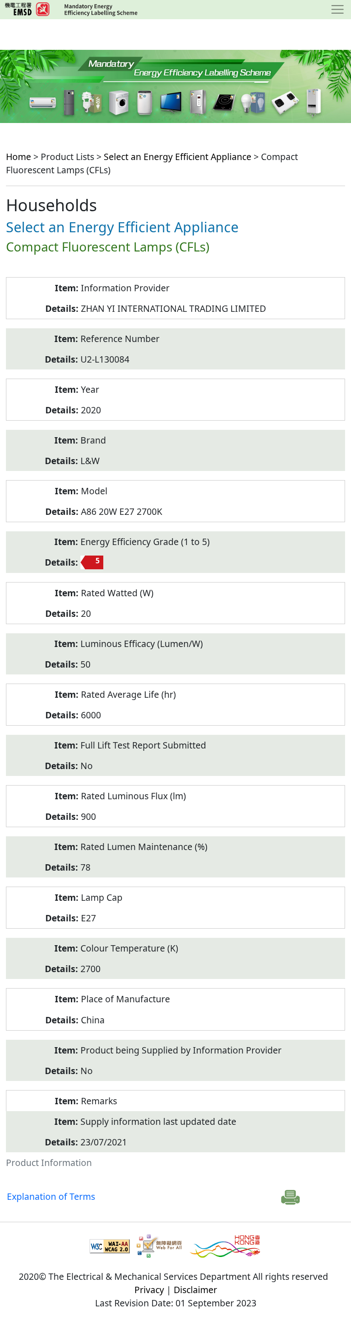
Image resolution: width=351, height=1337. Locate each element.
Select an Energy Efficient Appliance (177, 156)
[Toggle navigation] (337, 9)
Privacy (149, 1290)
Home (18, 156)
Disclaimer (195, 1290)
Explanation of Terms (51, 1196)
